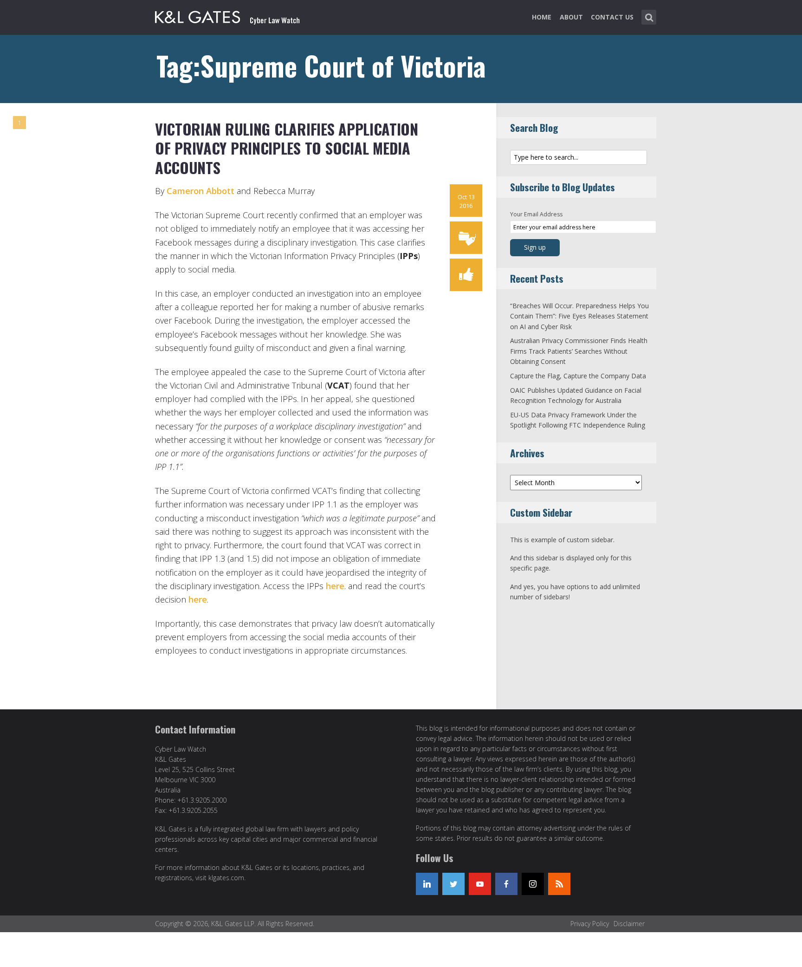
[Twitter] (453, 884)
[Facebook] (506, 884)
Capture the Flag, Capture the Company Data (578, 375)
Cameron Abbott (202, 190)
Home (541, 17)
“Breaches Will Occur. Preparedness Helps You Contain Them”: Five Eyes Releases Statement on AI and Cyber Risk (579, 316)
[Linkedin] (427, 884)
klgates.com (226, 877)
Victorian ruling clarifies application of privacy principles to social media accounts (286, 148)
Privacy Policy (589, 923)
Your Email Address (536, 214)
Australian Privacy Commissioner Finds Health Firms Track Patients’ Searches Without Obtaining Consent (578, 351)
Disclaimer (629, 923)
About (571, 17)
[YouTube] (480, 884)
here (335, 585)
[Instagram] (533, 884)
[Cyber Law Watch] (235, 15)
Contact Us (612, 17)
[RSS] (559, 884)
